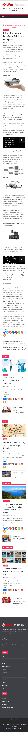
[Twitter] (7, 332)
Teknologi (6, 29)
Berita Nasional (5, 660)
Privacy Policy (5, 711)
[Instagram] (22, 332)
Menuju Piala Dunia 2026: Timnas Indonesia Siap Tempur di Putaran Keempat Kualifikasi (19, 601)
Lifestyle (4, 679)
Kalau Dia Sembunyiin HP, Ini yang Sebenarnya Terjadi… (14, 445)
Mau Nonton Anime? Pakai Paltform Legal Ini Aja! (18, 474)
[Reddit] (10, 332)
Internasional (5, 672)
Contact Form (5, 701)
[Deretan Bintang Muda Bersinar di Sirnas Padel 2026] (14, 556)
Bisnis (3, 663)
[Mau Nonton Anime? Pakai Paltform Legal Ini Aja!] (6, 475)
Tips (3, 688)
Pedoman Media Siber (7, 707)
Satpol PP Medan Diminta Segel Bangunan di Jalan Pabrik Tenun (19, 538)
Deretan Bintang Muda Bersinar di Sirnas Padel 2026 (13, 571)
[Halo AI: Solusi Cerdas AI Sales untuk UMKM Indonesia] (14, 365)
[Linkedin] (13, 332)
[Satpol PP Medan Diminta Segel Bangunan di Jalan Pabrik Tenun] (6, 539)
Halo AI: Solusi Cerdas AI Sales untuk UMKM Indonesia (13, 380)
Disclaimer (4, 704)
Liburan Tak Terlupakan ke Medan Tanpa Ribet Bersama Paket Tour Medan (13, 508)
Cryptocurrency (6, 666)
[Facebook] (4, 332)
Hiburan (5, 439)
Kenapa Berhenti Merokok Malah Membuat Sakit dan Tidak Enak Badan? (14, 343)
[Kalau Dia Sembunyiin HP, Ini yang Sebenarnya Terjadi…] (14, 430)
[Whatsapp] (19, 332)
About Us (4, 698)
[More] (4, 335)
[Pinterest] (16, 332)
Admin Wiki (13, 42)
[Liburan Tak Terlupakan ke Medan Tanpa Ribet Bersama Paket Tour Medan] (14, 492)
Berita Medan (6, 501)
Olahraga (5, 565)
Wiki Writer (13, 386)
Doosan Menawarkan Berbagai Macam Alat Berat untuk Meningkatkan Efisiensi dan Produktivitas (18, 410)
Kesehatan (4, 676)
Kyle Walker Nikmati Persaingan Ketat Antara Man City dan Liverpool (14, 348)
